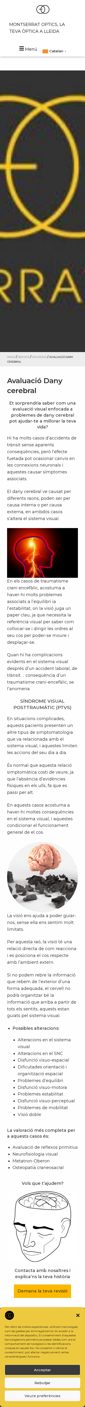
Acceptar (42, 1370)
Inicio (11, 357)
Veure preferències (42, 1396)
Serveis (23, 357)
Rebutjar (42, 1383)
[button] (78, 1315)
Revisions (39, 357)
